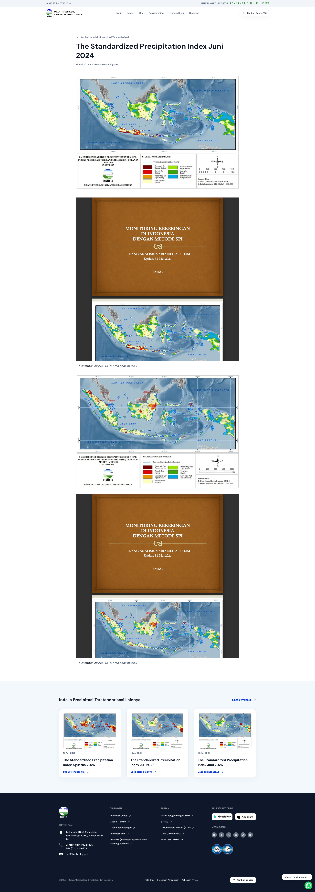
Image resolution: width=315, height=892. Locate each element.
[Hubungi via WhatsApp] (308, 885)
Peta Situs (150, 880)
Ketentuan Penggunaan (168, 880)
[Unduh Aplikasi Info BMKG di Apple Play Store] (245, 816)
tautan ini (90, 366)
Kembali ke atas (245, 880)
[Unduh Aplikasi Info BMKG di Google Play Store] (222, 816)
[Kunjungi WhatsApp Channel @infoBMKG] (250, 835)
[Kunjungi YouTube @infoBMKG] (214, 835)
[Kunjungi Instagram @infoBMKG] (236, 835)
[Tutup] (309, 876)
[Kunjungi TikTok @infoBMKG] (243, 835)
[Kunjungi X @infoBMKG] (228, 835)
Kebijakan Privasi (190, 880)
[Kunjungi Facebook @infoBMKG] (221, 835)
